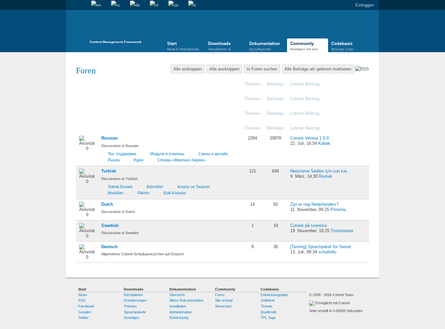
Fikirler (143, 193)
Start (71, 5)
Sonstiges (131, 318)
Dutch (107, 204)
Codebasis (342, 47)
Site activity (224, 300)
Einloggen (364, 5)
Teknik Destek (120, 187)
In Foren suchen (262, 69)
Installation (177, 306)
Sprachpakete (135, 312)
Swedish (110, 225)
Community (304, 46)
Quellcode (269, 312)
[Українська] (173, 5)
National (109, 128)
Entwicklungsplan (274, 295)
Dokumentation (264, 47)
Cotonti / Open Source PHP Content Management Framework (115, 29)
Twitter (83, 318)
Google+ (85, 312)
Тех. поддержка (122, 154)
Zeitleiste (268, 300)
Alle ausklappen (224, 69)
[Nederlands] (154, 5)
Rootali (325, 176)
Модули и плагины (167, 154)
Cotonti (93, 84)
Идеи (138, 160)
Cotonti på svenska (308, 225)
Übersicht (177, 295)
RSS (81, 300)
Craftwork (95, 98)
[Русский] (115, 5)
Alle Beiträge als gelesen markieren (317, 69)
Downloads (219, 47)
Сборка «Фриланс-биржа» (181, 160)
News (82, 295)
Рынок (114, 160)
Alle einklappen (187, 69)
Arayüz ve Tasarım (193, 187)
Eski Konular (175, 193)
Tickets (266, 306)
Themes (130, 306)
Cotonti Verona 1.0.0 (309, 138)
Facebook (86, 306)
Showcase (223, 306)
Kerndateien (133, 295)
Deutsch (109, 246)
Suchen (81, 5)
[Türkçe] (192, 5)
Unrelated (95, 113)
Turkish (108, 171)
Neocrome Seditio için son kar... (320, 171)
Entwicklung (178, 318)
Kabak (324, 143)
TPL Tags (268, 318)
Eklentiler (155, 187)
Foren (219, 295)
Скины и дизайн (213, 154)
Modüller (115, 193)
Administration (180, 312)
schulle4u (327, 251)
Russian (109, 138)
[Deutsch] (135, 5)
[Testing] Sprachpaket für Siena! (320, 246)
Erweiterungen (135, 300)
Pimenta (338, 209)
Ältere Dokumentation (186, 300)
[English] (96, 5)
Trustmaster (342, 230)
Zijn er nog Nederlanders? (314, 204)
